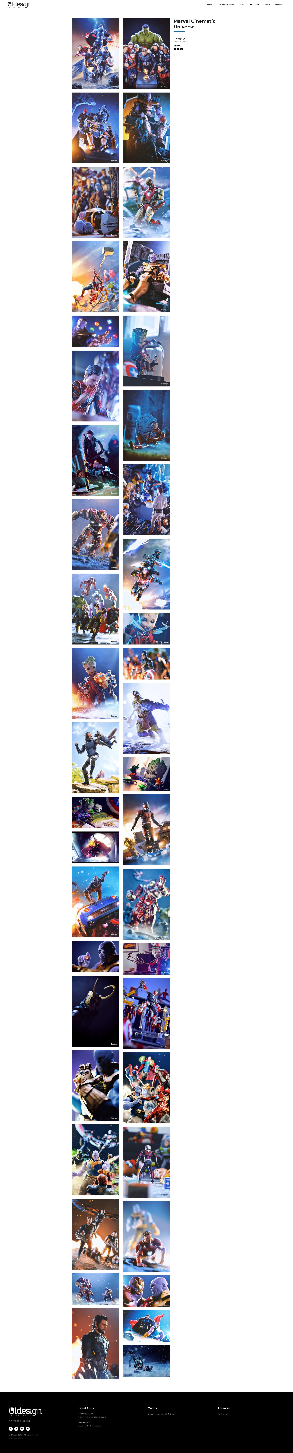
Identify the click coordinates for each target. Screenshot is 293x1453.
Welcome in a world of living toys (92, 1417)
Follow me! (223, 1414)
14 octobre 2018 (84, 1422)
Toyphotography (181, 41)
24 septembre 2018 (85, 1413)
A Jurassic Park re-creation (89, 1426)
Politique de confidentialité (16, 1438)
